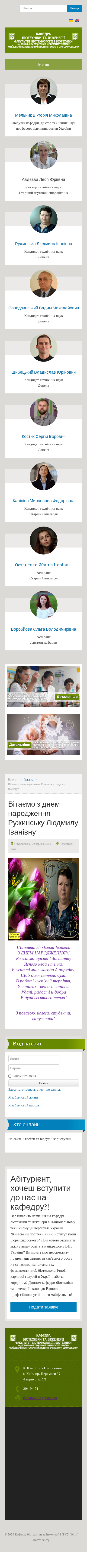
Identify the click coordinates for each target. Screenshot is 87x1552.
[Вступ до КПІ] (43, 685)
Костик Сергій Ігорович (43, 436)
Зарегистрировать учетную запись (34, 1089)
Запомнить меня (24, 1076)
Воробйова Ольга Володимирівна (43, 629)
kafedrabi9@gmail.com (40, 1397)
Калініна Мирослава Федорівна (43, 500)
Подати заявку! (43, 1307)
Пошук (75, 8)
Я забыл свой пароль (24, 1105)
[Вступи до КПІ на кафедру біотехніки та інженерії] (43, 733)
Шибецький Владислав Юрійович (43, 372)
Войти (43, 1083)
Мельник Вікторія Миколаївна (43, 115)
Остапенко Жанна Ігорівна (43, 565)
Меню (43, 64)
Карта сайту (41, 1540)
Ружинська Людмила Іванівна (43, 243)
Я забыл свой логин (23, 1097)
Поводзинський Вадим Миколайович (43, 308)
